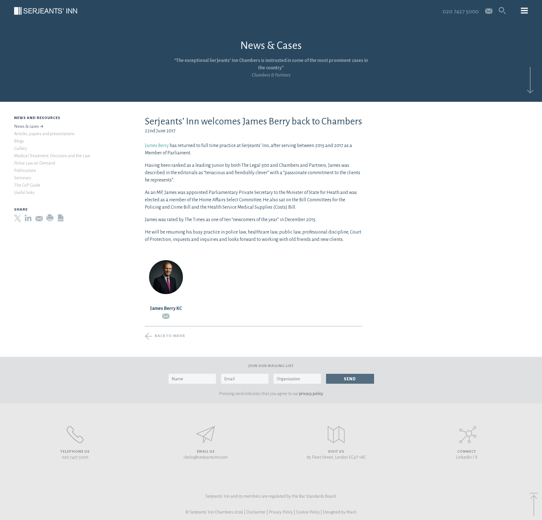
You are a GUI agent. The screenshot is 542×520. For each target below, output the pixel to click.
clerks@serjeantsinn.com (205, 457)
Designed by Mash (340, 512)
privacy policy (311, 393)
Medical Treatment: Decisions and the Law (52, 156)
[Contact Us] (336, 434)
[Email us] (488, 10)
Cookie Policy (308, 512)
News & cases (26, 126)
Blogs (19, 141)
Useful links (24, 192)
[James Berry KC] (166, 277)
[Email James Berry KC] (166, 316)
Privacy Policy (281, 512)
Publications (25, 170)
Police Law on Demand (34, 163)
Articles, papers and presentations (44, 133)
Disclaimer (256, 512)
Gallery (20, 148)
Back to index (170, 336)
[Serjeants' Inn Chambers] (45, 11)
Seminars (22, 178)
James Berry (157, 145)
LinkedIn (464, 457)
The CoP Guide (27, 185)
